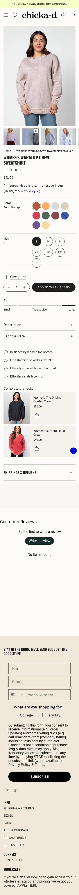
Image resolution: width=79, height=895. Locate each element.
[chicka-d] (39, 14)
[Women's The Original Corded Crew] (17, 408)
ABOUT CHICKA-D (16, 830)
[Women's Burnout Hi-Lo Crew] (17, 441)
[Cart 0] (72, 15)
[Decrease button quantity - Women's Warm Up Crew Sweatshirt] (9, 287)
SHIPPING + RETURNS (19, 808)
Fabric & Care (14, 336)
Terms (39, 765)
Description (12, 325)
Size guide (18, 277)
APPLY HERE (27, 885)
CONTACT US (13, 860)
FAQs (7, 823)
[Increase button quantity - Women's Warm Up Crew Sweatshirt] (24, 287)
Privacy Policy (19, 765)
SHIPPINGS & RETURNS (20, 472)
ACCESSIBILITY (14, 845)
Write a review (39, 541)
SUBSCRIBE (40, 776)
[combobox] (16, 695)
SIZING (8, 815)
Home (7, 151)
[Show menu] (5, 15)
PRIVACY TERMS (15, 837)
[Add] (36, 415)
